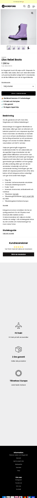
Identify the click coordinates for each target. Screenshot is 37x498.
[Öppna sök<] (24, 6)
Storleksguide (5, 82)
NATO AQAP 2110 (28, 196)
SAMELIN (3, 57)
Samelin (16, 194)
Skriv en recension (18, 254)
